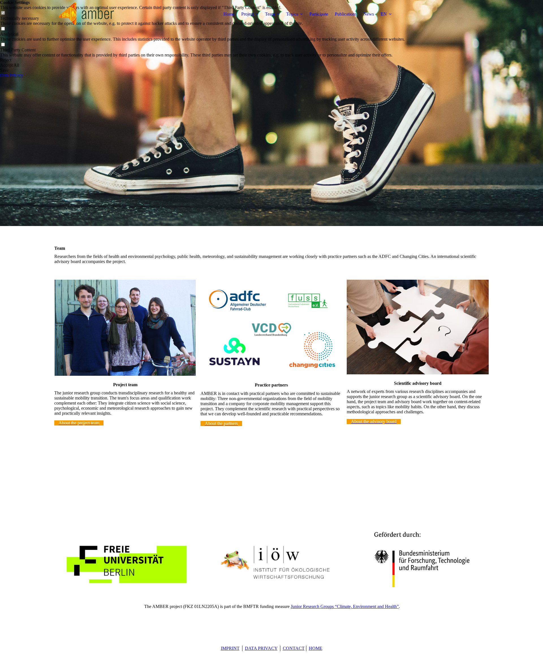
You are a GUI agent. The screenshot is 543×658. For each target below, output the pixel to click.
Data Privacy (11, 75)
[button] (202, 60)
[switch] (3, 29)
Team (270, 14)
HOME (315, 648)
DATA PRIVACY (261, 648)
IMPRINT (230, 648)
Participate (318, 14)
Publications (346, 14)
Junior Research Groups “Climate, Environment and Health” (345, 606)
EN (384, 14)
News (368, 14)
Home (228, 14)
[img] (89, 14)
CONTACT (294, 648)
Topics (292, 14)
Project (247, 14)
